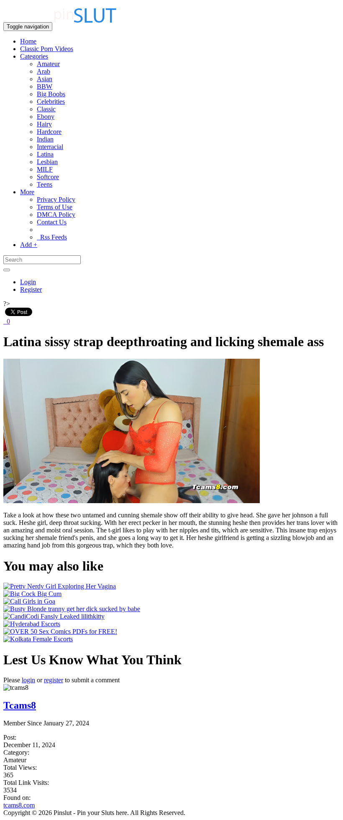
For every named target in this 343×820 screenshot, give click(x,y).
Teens (44, 184)
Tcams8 (19, 705)
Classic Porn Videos (46, 48)
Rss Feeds (52, 237)
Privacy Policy (56, 199)
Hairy (44, 124)
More (27, 191)
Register (31, 289)
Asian (44, 78)
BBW (44, 86)
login (28, 680)
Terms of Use (54, 207)
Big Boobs (51, 94)
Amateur (48, 63)
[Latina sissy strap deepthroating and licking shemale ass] (131, 500)
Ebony (45, 116)
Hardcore (49, 131)
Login (28, 281)
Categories (34, 56)
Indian (45, 139)
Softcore (48, 176)
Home (28, 41)
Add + (28, 244)
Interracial (50, 146)
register (53, 680)
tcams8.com (19, 805)
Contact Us (52, 222)
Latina (45, 154)
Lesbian (47, 161)
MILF (45, 169)
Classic (46, 109)
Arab (43, 71)
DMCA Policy (56, 214)
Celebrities (51, 101)
